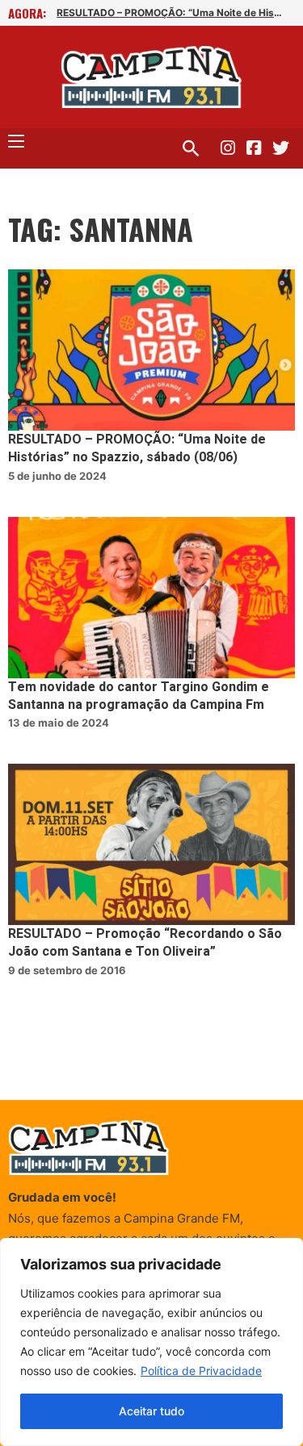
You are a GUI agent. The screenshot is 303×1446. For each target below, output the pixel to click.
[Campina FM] (151, 77)
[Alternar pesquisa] (190, 148)
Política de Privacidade (201, 1370)
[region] (151, 1342)
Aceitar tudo (151, 1411)
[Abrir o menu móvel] (16, 141)
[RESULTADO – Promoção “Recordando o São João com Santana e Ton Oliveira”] (151, 844)
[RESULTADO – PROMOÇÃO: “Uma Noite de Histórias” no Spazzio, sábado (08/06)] (151, 350)
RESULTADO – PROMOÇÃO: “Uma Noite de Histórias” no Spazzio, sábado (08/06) (170, 12)
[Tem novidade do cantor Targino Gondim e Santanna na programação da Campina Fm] (151, 597)
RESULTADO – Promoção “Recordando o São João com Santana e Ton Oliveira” (145, 942)
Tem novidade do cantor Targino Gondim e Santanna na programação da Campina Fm (138, 696)
